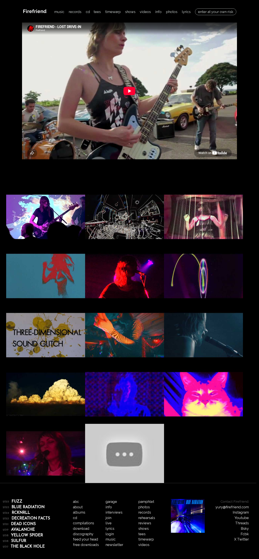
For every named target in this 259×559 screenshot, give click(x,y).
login (110, 534)
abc (76, 502)
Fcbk (245, 534)
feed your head (85, 539)
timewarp (113, 12)
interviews (114, 512)
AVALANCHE (23, 530)
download (81, 528)
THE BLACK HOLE (28, 547)
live (109, 523)
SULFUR (18, 541)
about (78, 507)
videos (145, 12)
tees (97, 12)
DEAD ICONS (23, 524)
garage (111, 502)
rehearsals (146, 518)
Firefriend (35, 11)
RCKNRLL (21, 513)
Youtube (242, 518)
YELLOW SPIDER (27, 535)
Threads (242, 523)
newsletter (114, 545)
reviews (144, 523)
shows (130, 12)
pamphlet (146, 502)
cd (88, 12)
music (59, 12)
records (75, 12)
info (158, 12)
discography (83, 534)
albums (79, 512)
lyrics (186, 12)
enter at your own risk (215, 12)
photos (171, 12)
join (108, 518)
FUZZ (17, 502)
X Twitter (241, 539)
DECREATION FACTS (31, 518)
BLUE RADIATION (28, 507)
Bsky (245, 528)
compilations (83, 523)
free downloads (86, 545)
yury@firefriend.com (232, 507)
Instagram (241, 512)
